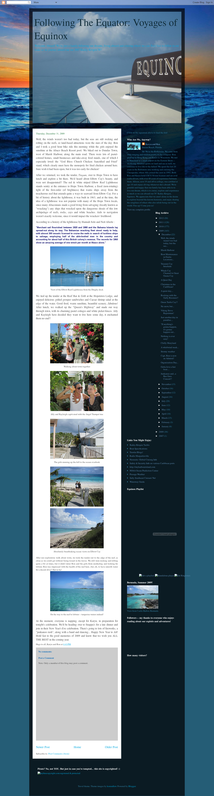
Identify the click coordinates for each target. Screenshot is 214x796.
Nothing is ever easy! (168, 337)
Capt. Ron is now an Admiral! (168, 357)
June (164, 405)
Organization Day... (169, 362)
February (166, 422)
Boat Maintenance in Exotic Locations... (169, 257)
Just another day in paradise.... (169, 318)
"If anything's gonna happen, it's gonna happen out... (169, 328)
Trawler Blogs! (136, 452)
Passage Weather (137, 474)
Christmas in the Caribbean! (168, 285)
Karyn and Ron (152, 144)
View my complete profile (138, 209)
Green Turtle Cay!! (169, 302)
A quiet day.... (167, 290)
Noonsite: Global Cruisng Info (143, 459)
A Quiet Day (166, 279)
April (164, 413)
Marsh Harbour (167, 250)
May (164, 409)
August (165, 396)
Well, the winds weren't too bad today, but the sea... (169, 242)
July (164, 401)
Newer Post (43, 747)
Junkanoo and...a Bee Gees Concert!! (168, 376)
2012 (161, 218)
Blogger (132, 786)
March (165, 417)
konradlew (111, 786)
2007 (161, 435)
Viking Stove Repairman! (167, 312)
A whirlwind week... (170, 347)
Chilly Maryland (168, 342)
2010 (161, 226)
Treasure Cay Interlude (167, 265)
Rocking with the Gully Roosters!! (169, 296)
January (165, 426)
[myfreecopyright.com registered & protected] (59, 773)
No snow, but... (167, 306)
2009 (161, 230)
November (167, 384)
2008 (161, 431)
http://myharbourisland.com (142, 466)
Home (77, 747)
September (167, 392)
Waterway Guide (137, 481)
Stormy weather (168, 351)
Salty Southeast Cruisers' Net (143, 477)
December (166, 234)
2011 (161, 222)
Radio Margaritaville (139, 455)
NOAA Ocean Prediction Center (144, 470)
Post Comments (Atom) (58, 753)
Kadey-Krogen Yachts (139, 444)
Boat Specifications (138, 448)
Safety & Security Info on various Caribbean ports (152, 463)
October (165, 388)
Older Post (111, 747)
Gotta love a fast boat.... (168, 368)
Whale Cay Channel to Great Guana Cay (170, 273)
